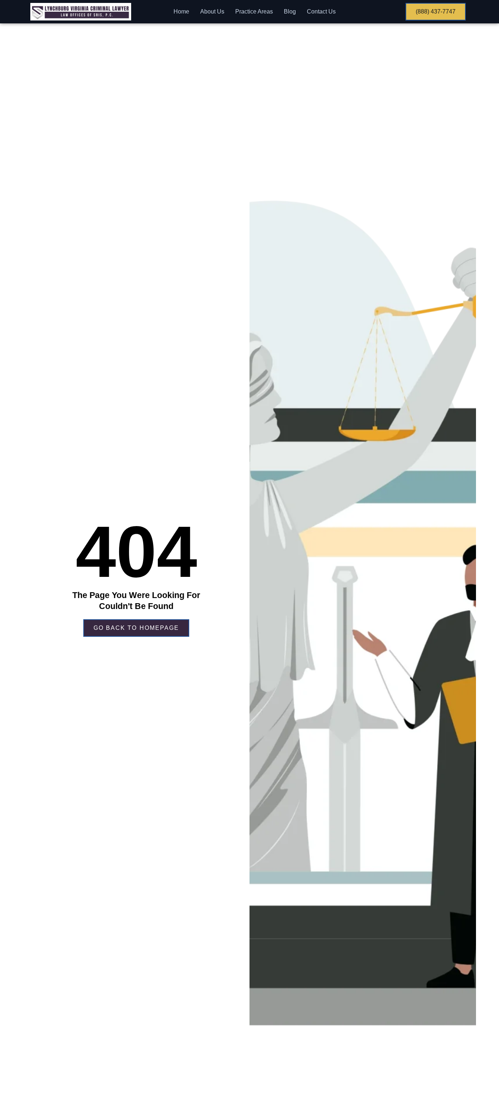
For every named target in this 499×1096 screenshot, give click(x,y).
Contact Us (321, 11)
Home (181, 11)
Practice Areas (254, 11)
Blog (290, 11)
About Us (212, 11)
